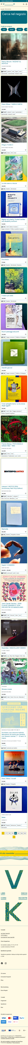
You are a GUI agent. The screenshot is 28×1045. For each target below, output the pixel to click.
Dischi (11, 29)
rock (17, 498)
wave (18, 573)
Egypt (16, 71)
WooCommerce (16, 1042)
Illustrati (8, 534)
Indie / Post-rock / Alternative (8, 498)
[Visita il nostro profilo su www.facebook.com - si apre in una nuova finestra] (2, 963)
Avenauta (4, 820)
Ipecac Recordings (6, 610)
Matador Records (6, 491)
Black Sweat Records (7, 106)
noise (20, 71)
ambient (9, 71)
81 (18, 833)
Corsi (19, 29)
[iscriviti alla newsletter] (14, 853)
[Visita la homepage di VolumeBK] (9, 4)
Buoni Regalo (4, 990)
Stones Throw (6, 650)
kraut (15, 152)
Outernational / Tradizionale (7, 456)
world (19, 456)
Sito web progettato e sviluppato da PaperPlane (11, 1041)
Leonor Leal (8, 814)
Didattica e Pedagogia (21, 337)
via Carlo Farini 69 (5, 933)
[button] (25, 68)
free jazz (12, 615)
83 (25, 833)
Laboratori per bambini (12, 748)
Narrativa (19, 265)
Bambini (8, 188)
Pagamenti (3, 1000)
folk (12, 152)
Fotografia (13, 784)
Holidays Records (6, 66)
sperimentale (4, 73)
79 (12, 833)
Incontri (23, 898)
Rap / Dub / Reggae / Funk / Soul (17, 655)
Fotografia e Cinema (15, 534)
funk (12, 453)
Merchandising (4, 987)
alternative (9, 496)
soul (16, 456)
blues (8, 152)
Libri (4, 29)
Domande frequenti (6, 976)
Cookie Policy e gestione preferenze (16, 1037)
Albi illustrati (13, 188)
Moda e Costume (13, 226)
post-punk (9, 573)
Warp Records (5, 567)
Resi (2, 1007)
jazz (20, 615)
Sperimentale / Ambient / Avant (15, 73)
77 (6, 833)
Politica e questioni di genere (17, 229)
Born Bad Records (6, 448)
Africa (8, 453)
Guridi (3, 814)
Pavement (4, 686)
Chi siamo (3, 973)
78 (9, 833)
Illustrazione (13, 825)
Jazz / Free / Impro (5, 617)
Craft (7, 226)
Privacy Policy (4, 1037)
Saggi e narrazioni (5, 229)
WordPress (9, 1042)
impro (16, 615)
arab (13, 71)
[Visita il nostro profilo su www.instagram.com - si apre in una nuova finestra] (6, 963)
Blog (2, 980)
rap (8, 655)
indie (8, 697)
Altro (11, 411)
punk (14, 573)
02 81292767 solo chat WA (7, 937)
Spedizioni (3, 1004)
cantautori (15, 496)
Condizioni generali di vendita (7, 1038)
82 (22, 833)
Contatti (3, 997)
